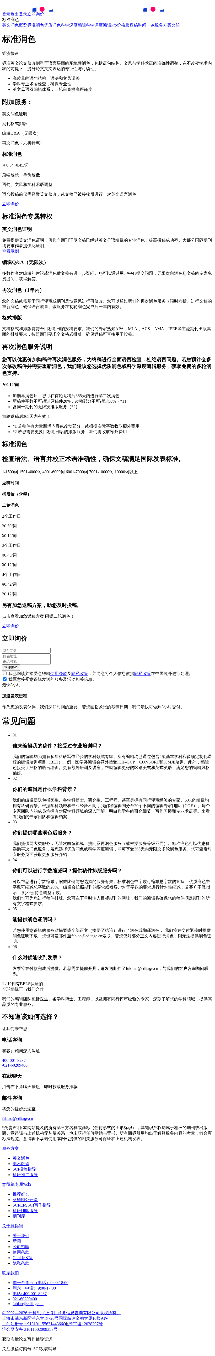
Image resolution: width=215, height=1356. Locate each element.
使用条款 (58, 673)
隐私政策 (79, 673)
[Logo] (2, 4)
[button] (10, 251)
